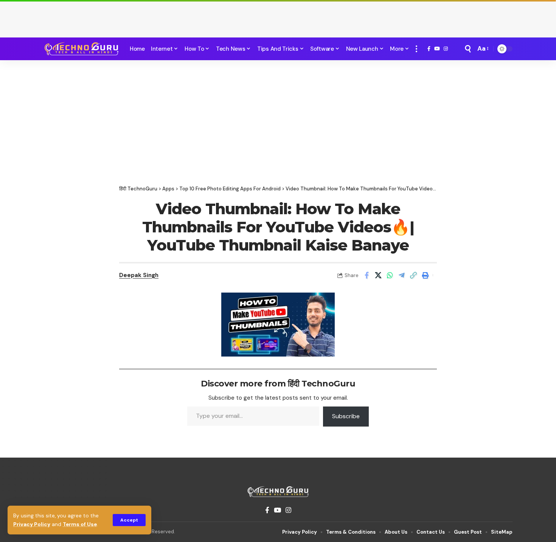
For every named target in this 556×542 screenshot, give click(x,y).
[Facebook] (429, 49)
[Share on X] (378, 275)
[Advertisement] (278, 17)
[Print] (425, 275)
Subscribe (346, 416)
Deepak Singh (138, 275)
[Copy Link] (413, 275)
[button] (129, 520)
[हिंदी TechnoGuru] (81, 48)
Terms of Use (80, 524)
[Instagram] (446, 49)
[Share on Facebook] (366, 275)
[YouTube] (437, 49)
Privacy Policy (31, 524)
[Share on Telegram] (401, 275)
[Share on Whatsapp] (390, 275)
